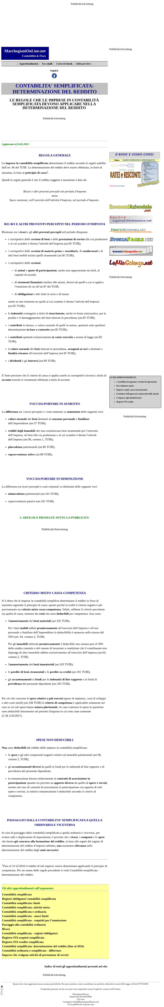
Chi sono (81, 999)
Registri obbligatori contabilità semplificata (29, 898)
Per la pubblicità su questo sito (81, 1004)
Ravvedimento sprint (125, 386)
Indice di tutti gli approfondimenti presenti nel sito (76, 966)
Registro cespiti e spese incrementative (132, 390)
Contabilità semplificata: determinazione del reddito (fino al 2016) (43, 946)
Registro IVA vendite (124, 402)
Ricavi (6, 929)
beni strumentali (71, 430)
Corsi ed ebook (64, 63)
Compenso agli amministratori (128, 398)
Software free (83, 63)
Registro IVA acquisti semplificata (23, 937)
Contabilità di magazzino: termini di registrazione (136, 382)
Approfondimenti (28, 63)
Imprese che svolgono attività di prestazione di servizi (35, 954)
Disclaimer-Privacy (81, 994)
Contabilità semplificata (17, 894)
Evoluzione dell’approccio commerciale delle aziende (137, 394)
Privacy (2, 991)
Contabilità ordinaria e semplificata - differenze (31, 950)
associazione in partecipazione (61, 787)
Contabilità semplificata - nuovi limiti (25, 916)
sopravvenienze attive (21, 454)
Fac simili (47, 63)
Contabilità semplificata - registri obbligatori (30, 933)
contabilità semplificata (46, 832)
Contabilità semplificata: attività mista (26, 907)
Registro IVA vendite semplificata (23, 942)
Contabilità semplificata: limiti (21, 903)
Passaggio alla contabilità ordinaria (24, 924)
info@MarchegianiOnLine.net (86, 1002)
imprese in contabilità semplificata (27, 163)
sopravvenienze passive (21, 501)
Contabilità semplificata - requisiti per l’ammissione (34, 920)
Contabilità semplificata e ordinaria (24, 911)
